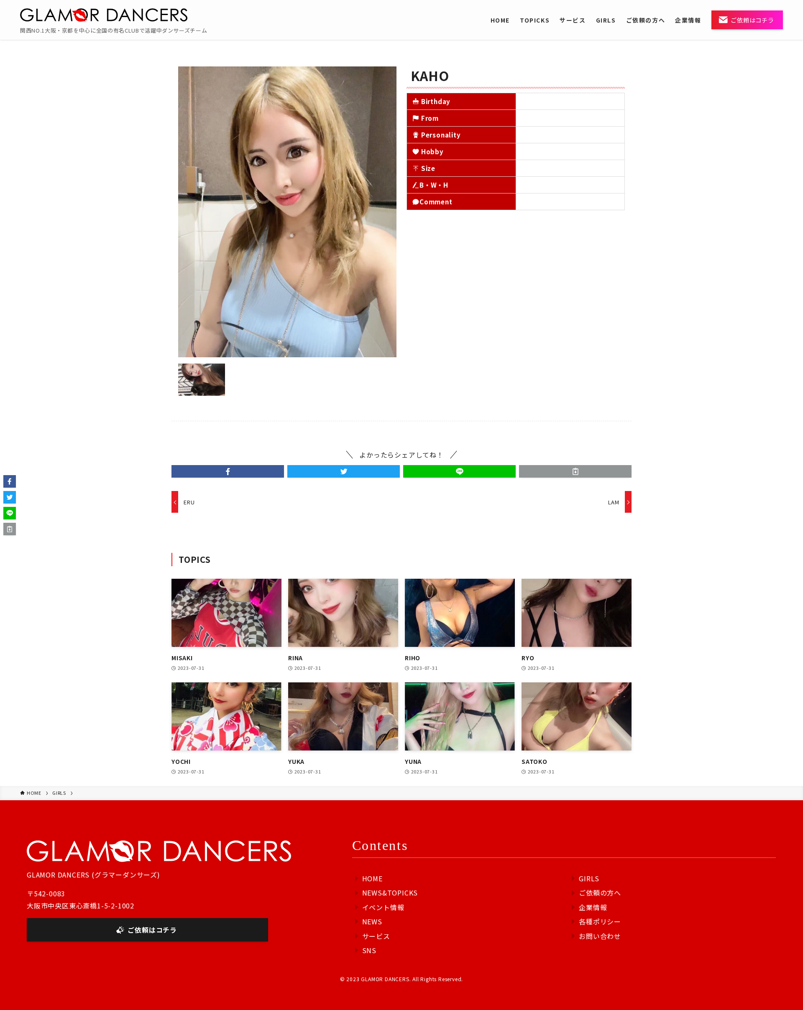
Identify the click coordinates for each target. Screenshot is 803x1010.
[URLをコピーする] (575, 471)
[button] (227, 471)
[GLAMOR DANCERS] (103, 15)
